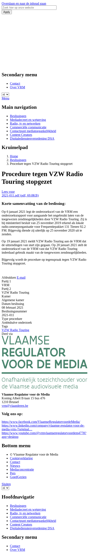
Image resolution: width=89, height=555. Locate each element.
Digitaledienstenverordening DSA (32, 138)
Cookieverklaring (21, 458)
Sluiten (6, 484)
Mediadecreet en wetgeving (28, 120)
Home (14, 156)
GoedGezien (18, 477)
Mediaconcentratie (22, 469)
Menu (5, 98)
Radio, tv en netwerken (25, 123)
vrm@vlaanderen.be (15, 405)
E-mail (21, 277)
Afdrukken (9, 277)
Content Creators (21, 135)
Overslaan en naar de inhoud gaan (24, 3)
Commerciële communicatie (28, 127)
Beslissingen (18, 116)
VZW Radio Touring (15, 330)
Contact (15, 83)
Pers (13, 473)
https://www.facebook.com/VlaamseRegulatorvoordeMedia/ (41, 421)
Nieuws (15, 465)
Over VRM (17, 87)
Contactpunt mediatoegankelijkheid (33, 131)
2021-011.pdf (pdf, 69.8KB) (20, 195)
